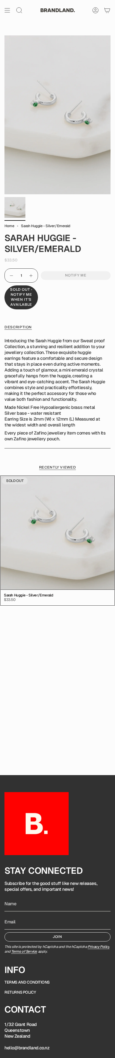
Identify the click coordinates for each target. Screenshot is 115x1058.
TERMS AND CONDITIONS (27, 982)
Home (9, 226)
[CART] (107, 10)
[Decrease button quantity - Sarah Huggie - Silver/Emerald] (11, 275)
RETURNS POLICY (20, 992)
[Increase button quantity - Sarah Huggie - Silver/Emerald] (31, 275)
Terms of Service (24, 951)
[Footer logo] (36, 823)
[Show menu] (7, 10)
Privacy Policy (98, 946)
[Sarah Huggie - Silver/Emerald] (57, 532)
